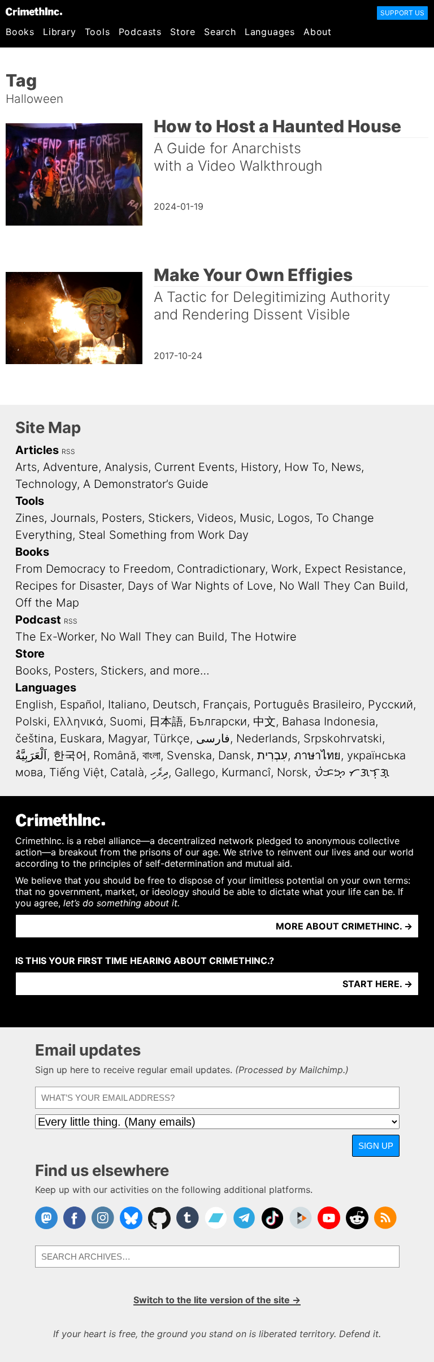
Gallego (195, 772)
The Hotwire (264, 636)
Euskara (81, 738)
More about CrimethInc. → (344, 926)
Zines (29, 518)
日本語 (166, 721)
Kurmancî (246, 772)
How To (304, 467)
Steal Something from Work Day (164, 535)
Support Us (402, 12)
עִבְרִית (272, 755)
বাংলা (151, 755)
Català (127, 772)
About (317, 31)
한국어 (70, 755)
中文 (264, 721)
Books (20, 31)
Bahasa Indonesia (328, 721)
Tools (97, 31)
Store (183, 31)
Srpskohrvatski (342, 738)
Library (59, 31)
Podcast (38, 619)
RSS (68, 451)
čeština (34, 738)
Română (114, 755)
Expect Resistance (354, 569)
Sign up (375, 1146)
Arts (26, 467)
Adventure (70, 467)
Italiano (127, 704)
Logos (293, 518)
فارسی (213, 738)
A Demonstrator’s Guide (146, 484)
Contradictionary (221, 569)
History (259, 467)
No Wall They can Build (162, 636)
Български (218, 721)
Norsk (292, 772)
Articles (37, 450)
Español (81, 704)
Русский (390, 704)
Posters (122, 518)
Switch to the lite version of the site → (217, 1299)
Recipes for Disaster (68, 586)
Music (255, 518)
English (34, 704)
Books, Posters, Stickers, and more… (112, 670)
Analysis (126, 467)
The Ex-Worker (54, 636)
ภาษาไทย (317, 755)
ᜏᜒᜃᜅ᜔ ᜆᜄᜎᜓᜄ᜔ (351, 772)
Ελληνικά (78, 721)
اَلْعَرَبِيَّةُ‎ (31, 755)
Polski (31, 721)
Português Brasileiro (308, 704)
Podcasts (140, 31)
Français (225, 704)
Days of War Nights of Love (200, 586)
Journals (73, 518)
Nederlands (266, 738)
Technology (46, 484)
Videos (215, 518)
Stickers (169, 518)
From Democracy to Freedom (93, 569)
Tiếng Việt (76, 772)
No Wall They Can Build (342, 586)
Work (284, 569)
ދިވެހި (159, 772)
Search (220, 31)
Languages (270, 31)
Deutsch (175, 704)
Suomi (126, 721)
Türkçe (171, 738)
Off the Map (47, 602)
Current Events (194, 467)
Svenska (189, 755)
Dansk (234, 755)
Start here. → (377, 983)
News (346, 467)
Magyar (127, 738)
